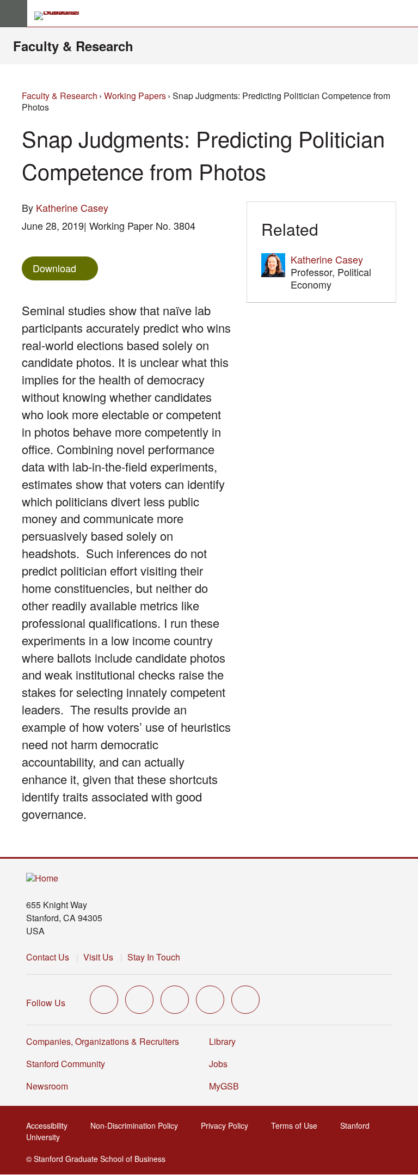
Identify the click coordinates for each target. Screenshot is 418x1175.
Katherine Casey (72, 207)
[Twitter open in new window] (104, 1000)
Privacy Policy (228, 1125)
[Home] (42, 878)
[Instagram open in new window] (175, 1000)
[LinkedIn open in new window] (245, 1000)
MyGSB (227, 1086)
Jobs (218, 1063)
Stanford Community (65, 1063)
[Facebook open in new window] (139, 1000)
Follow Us (45, 1002)
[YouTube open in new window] (210, 1000)
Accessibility (50, 1125)
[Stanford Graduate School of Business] (61, 15)
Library (222, 1041)
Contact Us (47, 957)
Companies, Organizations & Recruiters (102, 1041)
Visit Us (98, 957)
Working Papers (135, 95)
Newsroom (47, 1086)
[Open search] (405, 13)
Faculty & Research (73, 45)
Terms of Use (297, 1125)
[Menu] (13, 13)
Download (54, 268)
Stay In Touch (153, 957)
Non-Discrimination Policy (137, 1125)
